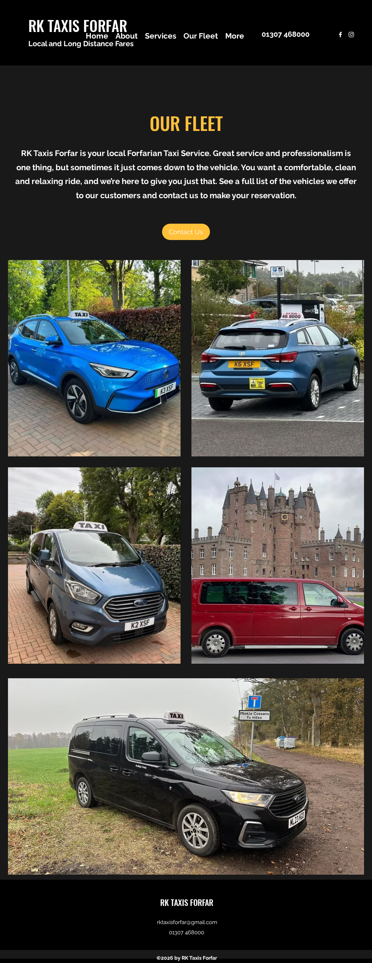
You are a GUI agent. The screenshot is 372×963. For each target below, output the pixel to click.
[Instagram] (351, 34)
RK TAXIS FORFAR (77, 25)
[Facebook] (340, 34)
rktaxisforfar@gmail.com (187, 922)
